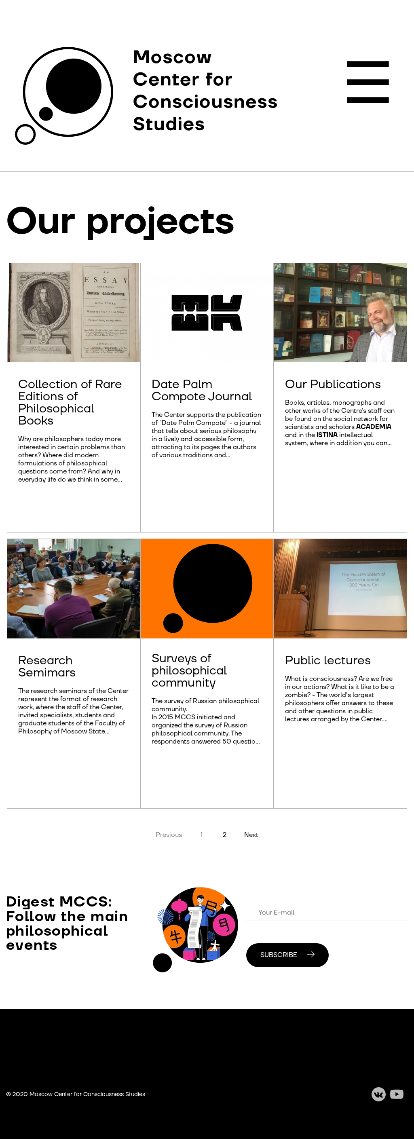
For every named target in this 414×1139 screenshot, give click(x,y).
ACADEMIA (373, 427)
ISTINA (327, 435)
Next (251, 835)
